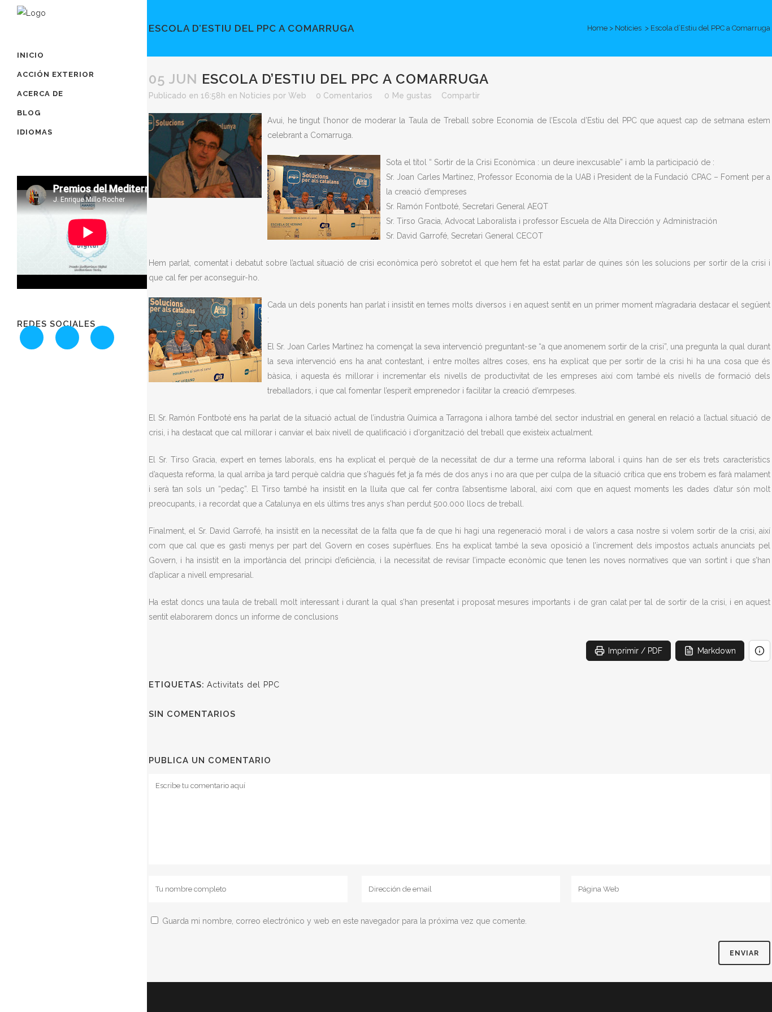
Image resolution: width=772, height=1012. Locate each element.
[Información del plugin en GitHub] (759, 650)
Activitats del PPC (243, 684)
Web (297, 95)
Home (597, 28)
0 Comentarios (344, 95)
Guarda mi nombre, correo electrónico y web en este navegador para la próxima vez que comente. (344, 920)
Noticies (628, 28)
